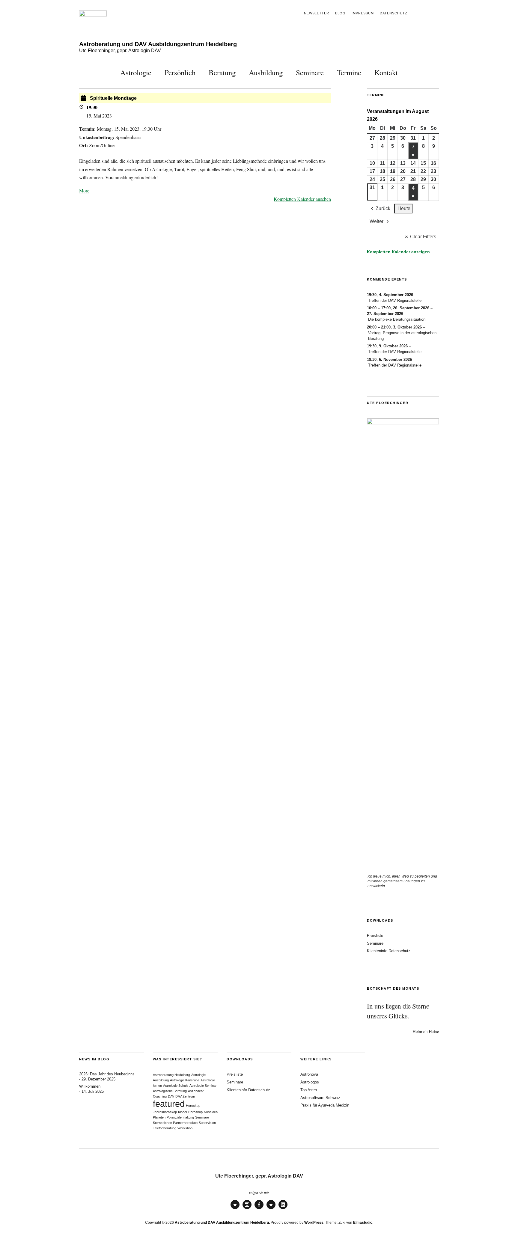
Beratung (222, 72)
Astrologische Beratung (170, 1091)
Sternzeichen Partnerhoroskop (175, 1123)
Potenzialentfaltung (180, 1117)
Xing (270, 1208)
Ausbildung (266, 72)
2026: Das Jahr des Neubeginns (107, 1074)
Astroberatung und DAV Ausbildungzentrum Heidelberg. (222, 1222)
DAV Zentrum (185, 1096)
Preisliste (375, 935)
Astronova (309, 1074)
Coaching (160, 1096)
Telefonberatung (164, 1128)
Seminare (310, 72)
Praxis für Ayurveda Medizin (324, 1105)
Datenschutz (393, 13)
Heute (403, 208)
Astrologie (135, 72)
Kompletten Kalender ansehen (302, 199)
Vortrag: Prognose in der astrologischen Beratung (402, 336)
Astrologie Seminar (203, 1085)
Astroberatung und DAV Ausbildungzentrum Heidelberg (158, 44)
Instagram (247, 1208)
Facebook (259, 1208)
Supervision (207, 1123)
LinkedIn (282, 1208)
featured (169, 1104)
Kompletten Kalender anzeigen (398, 251)
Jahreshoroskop (165, 1112)
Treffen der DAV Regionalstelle (394, 300)
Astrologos (309, 1082)
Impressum (363, 13)
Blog (340, 13)
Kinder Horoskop (190, 1112)
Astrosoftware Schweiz (320, 1097)
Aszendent (196, 1091)
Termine (349, 72)
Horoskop (193, 1105)
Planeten (159, 1117)
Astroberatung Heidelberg (171, 1075)
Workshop (184, 1128)
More (84, 190)
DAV (171, 1096)
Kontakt (386, 72)
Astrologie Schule (175, 1085)
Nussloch (211, 1112)
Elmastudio (362, 1222)
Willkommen (89, 1086)
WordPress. (314, 1222)
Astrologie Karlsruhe (184, 1080)
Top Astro (308, 1090)
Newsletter (316, 13)
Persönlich (180, 72)
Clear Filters (423, 236)
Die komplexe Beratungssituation (396, 319)
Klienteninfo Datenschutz (388, 951)
